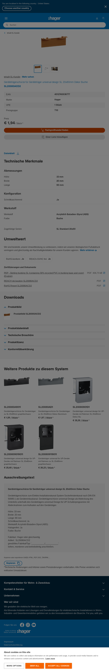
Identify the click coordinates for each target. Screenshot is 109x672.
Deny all (34, 666)
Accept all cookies (58, 666)
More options (14, 666)
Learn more (50, 659)
